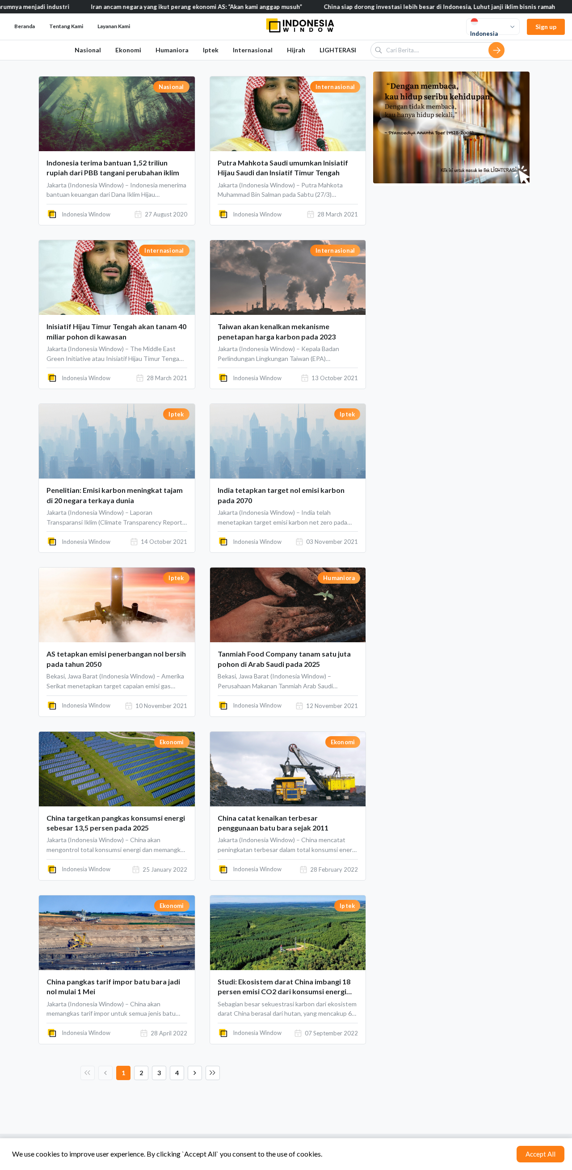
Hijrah (296, 50)
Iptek (211, 50)
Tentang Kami (66, 26)
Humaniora (172, 50)
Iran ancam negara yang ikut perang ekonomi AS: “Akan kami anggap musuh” (161, 6)
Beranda (24, 26)
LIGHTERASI (338, 50)
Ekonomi (128, 50)
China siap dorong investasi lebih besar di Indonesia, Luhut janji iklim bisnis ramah (404, 6)
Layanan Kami (113, 26)
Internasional (253, 50)
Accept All (540, 1154)
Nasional (88, 50)
